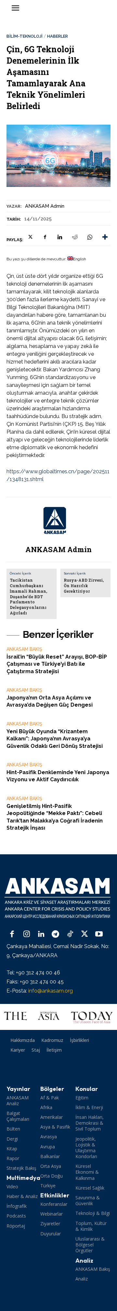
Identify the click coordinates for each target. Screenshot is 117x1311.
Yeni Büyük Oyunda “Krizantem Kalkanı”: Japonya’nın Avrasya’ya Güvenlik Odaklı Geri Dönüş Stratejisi (54, 738)
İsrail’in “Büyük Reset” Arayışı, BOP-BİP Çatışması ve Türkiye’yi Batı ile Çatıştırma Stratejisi (56, 664)
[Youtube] (99, 934)
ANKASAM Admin (44, 206)
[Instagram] (26, 934)
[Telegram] (55, 934)
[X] (29, 236)
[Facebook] (44, 236)
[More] (105, 236)
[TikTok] (70, 934)
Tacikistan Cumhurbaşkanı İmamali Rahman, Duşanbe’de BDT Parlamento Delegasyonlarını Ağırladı (28, 596)
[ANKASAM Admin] (58, 520)
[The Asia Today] (58, 1017)
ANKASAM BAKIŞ (24, 649)
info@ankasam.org (50, 991)
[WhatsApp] (89, 236)
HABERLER (57, 36)
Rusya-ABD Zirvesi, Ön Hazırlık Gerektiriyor (84, 585)
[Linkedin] (59, 236)
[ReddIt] (74, 236)
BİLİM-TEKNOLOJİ (24, 36)
